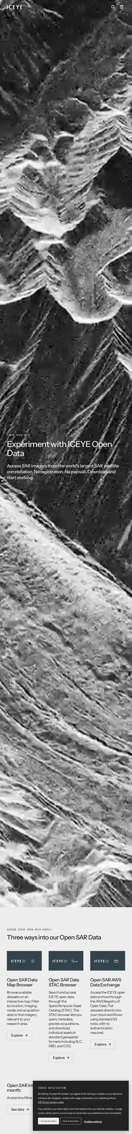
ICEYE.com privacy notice (51, 1102)
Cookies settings (93, 1121)
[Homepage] (14, 7)
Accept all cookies (48, 1121)
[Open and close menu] (121, 6)
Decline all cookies (71, 1121)
